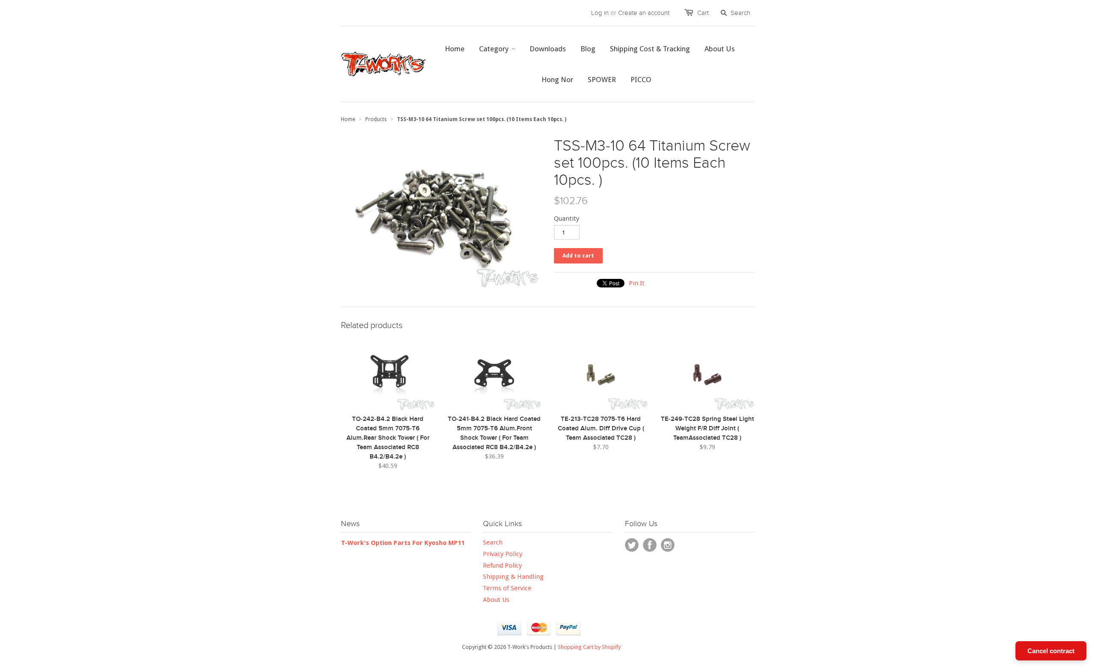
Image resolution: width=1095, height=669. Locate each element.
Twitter (632, 545)
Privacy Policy (502, 554)
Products (376, 119)
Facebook (650, 545)
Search (493, 542)
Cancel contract (1050, 650)
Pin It (637, 283)
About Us (496, 600)
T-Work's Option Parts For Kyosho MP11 (403, 543)
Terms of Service (507, 588)
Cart (703, 13)
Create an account (643, 13)
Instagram (668, 545)
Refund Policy (502, 565)
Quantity (566, 218)
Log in (600, 13)
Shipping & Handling (513, 576)
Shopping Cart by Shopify (589, 647)
